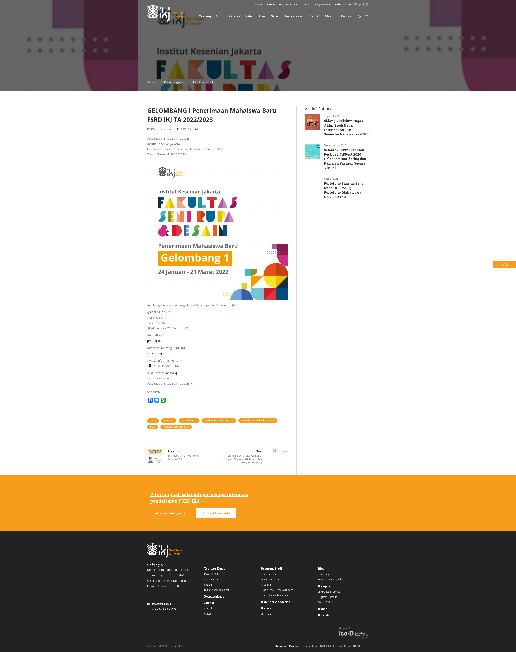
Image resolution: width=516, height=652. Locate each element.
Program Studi (271, 568)
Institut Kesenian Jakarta (219, 420)
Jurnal (308, 4)
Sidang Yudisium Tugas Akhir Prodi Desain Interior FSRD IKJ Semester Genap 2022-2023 (346, 127)
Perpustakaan (323, 4)
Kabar (322, 609)
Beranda (152, 82)
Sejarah (208, 584)
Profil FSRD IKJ (212, 574)
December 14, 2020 (335, 145)
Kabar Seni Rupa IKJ (190, 129)
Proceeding (324, 574)
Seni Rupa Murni (270, 579)
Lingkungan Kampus (329, 591)
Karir (297, 4)
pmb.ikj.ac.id (155, 341)
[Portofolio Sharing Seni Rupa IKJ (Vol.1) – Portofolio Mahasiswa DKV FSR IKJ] (312, 185)
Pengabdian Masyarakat (330, 579)
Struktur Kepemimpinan (217, 590)
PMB (152, 427)
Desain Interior (268, 574)
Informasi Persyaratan (170, 513)
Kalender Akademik (276, 602)
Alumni (259, 4)
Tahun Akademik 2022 (176, 427)
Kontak (323, 615)
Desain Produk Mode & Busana (277, 590)
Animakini (209, 608)
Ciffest (207, 613)
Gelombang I (189, 420)
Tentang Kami (214, 568)
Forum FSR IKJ (326, 602)
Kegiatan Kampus (327, 597)
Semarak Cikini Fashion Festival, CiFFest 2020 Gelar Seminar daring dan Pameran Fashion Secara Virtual (345, 159)
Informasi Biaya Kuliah (216, 513)
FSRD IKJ (168, 420)
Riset (321, 568)
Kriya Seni (266, 584)
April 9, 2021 (331, 178)
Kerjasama (284, 4)
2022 (153, 420)
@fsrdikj (171, 373)
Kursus (271, 4)
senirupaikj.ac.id (158, 353)
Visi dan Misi (211, 579)
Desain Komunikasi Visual (274, 595)
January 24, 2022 (156, 129)
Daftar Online (343, 4)
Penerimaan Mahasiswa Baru (257, 420)
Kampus (324, 586)
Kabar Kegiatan (174, 82)
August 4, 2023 (332, 116)
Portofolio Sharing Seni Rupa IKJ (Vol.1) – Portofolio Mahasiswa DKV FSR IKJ (343, 190)
